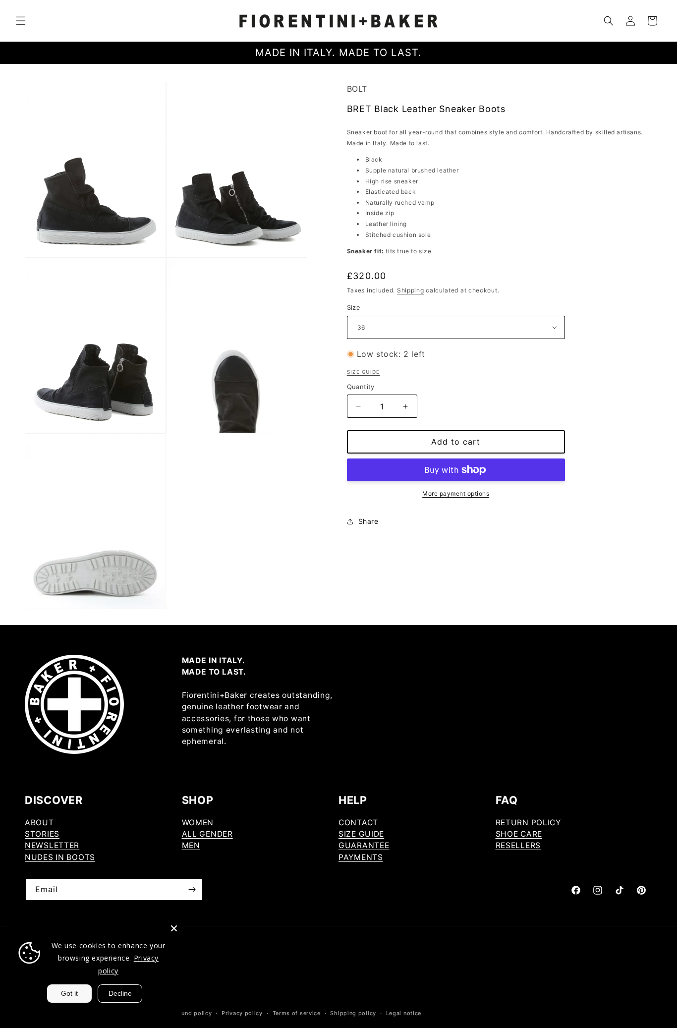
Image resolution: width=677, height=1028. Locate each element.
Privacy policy (242, 1013)
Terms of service (297, 1013)
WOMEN (198, 822)
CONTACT (358, 822)
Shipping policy (353, 1013)
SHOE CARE (519, 834)
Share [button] (368, 521)
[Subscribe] (192, 889)
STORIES (42, 834)
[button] (21, 21)
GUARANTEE (363, 845)
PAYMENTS (360, 857)
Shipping (410, 290)
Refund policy (192, 1013)
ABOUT (39, 822)
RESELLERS (518, 845)
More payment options (455, 493)
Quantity (361, 387)
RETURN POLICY (528, 822)
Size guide (363, 372)
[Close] (174, 928)
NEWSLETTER (52, 845)
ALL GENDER (207, 834)
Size (354, 307)
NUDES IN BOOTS (60, 857)
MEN (191, 845)
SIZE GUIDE (361, 834)
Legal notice (403, 1013)
